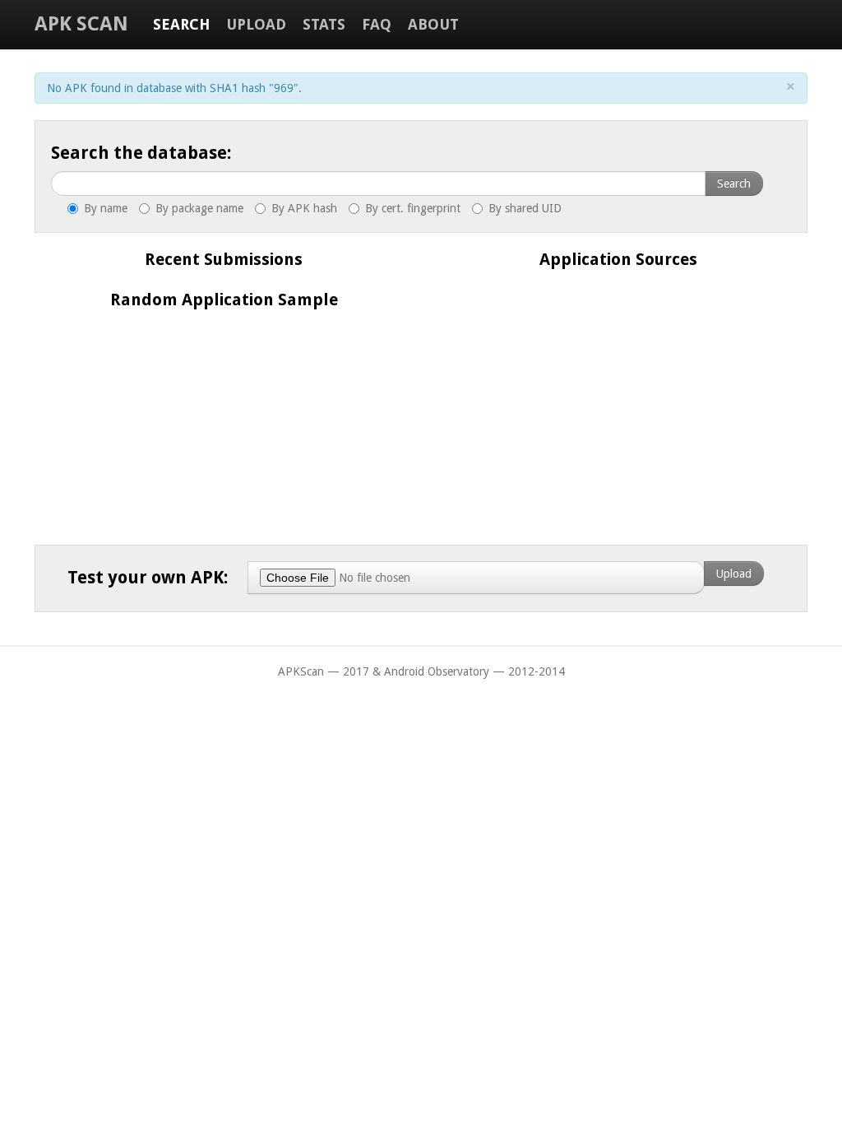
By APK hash (302, 208)
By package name (197, 208)
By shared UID (523, 208)
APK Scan (81, 23)
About (433, 24)
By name (104, 208)
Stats (324, 24)
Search (181, 24)
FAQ (376, 24)
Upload (256, 24)
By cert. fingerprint (411, 208)
